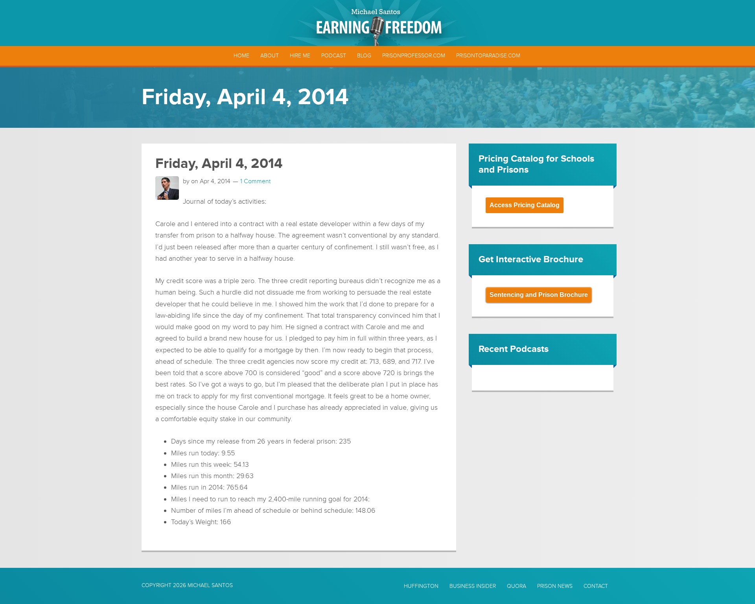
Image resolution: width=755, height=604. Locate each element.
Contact (596, 586)
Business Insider (472, 586)
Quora (516, 586)
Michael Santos (210, 585)
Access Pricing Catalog (525, 205)
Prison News (555, 586)
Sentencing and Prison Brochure (539, 294)
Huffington (421, 586)
